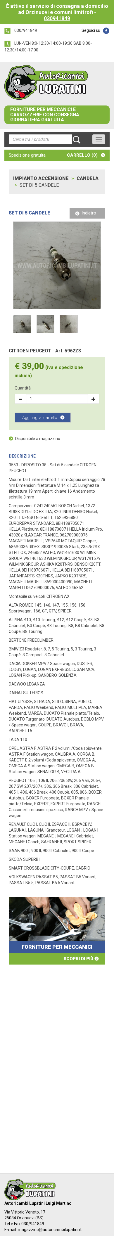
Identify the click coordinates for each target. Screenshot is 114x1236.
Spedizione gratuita (27, 155)
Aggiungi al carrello (39, 417)
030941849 (57, 18)
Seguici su (91, 30)
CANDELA (88, 178)
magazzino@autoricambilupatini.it (50, 1229)
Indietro (89, 213)
